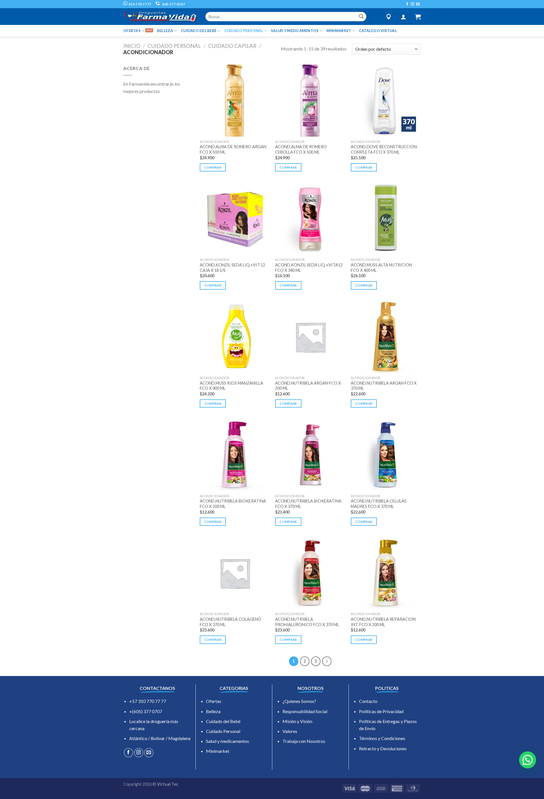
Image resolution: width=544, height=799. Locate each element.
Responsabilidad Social (304, 711)
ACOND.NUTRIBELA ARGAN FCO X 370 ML (383, 386)
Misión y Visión (297, 721)
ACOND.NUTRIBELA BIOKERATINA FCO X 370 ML (308, 504)
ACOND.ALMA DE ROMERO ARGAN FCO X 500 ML (233, 149)
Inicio (131, 46)
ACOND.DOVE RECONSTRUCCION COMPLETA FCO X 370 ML (384, 149)
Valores (289, 731)
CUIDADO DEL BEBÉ (198, 30)
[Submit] (361, 17)
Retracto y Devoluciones (383, 748)
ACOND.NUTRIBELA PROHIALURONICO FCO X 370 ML (307, 622)
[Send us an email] (418, 4)
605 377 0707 (173, 4)
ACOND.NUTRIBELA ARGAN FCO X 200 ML (308, 386)
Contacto (368, 701)
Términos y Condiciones (382, 738)
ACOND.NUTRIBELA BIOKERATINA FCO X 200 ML (233, 504)
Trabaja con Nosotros (303, 741)
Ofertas (213, 701)
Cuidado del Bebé (223, 721)
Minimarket (217, 751)
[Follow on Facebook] (407, 4)
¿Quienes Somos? (299, 701)
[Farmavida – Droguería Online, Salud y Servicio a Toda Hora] (160, 16)
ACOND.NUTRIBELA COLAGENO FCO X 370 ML (230, 622)
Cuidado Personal (223, 731)
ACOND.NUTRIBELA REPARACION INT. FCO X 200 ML (383, 622)
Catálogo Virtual (378, 30)
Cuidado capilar (232, 46)
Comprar (212, 167)
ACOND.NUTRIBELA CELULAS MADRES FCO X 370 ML (379, 504)
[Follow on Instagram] (412, 4)
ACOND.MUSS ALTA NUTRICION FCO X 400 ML (381, 267)
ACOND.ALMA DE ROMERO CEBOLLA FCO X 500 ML (301, 149)
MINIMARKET (338, 30)
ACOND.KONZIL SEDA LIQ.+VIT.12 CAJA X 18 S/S (232, 267)
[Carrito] (418, 16)
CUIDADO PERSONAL (243, 30)
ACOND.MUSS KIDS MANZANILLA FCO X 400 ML (231, 386)
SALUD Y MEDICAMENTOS (294, 30)
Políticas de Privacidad (381, 711)
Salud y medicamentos (227, 741)
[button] (527, 759)
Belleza (213, 711)
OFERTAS (132, 30)
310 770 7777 (139, 4)
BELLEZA (165, 30)
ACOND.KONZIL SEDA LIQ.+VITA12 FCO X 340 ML (309, 267)
